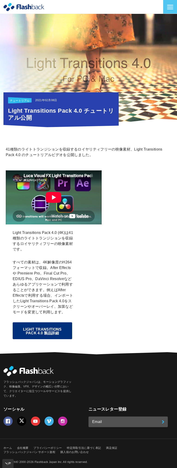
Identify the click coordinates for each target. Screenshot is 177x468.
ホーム (7, 448)
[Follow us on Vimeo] (49, 421)
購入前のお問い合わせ (74, 452)
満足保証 (111, 448)
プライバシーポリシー (47, 448)
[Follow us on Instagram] (62, 421)
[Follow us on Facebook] (8, 421)
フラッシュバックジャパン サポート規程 (29, 452)
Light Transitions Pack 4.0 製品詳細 (42, 331)
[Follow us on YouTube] (35, 421)
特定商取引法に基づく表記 (84, 448)
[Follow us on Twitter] (21, 421)
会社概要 (22, 448)
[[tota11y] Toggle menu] (8, 463)
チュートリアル (20, 100)
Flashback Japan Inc (48, 462)
